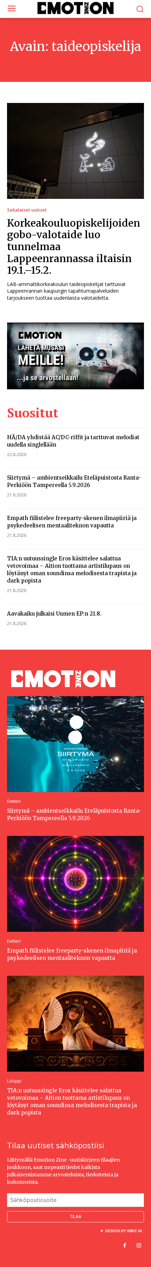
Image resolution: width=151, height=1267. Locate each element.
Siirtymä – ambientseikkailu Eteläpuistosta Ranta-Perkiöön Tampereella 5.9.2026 (74, 481)
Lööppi (14, 1081)
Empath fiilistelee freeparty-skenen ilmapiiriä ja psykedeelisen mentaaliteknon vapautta (72, 522)
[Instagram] (138, 1246)
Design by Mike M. (124, 1230)
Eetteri (14, 801)
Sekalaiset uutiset (27, 210)
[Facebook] (124, 1246)
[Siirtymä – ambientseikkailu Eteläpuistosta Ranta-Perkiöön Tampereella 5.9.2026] (75, 744)
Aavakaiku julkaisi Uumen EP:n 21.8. (54, 613)
